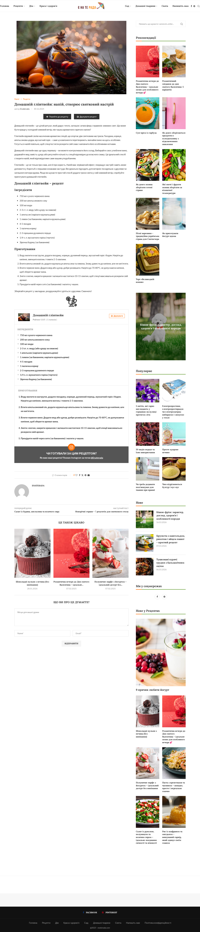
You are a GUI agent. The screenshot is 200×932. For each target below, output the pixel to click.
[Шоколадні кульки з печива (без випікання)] (32, 553)
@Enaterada (97, 457)
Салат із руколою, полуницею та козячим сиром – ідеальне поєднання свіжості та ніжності (146, 837)
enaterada (24, 109)
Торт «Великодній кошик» (145, 281)
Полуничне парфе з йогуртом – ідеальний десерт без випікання (147, 785)
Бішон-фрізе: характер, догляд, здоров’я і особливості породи (161, 326)
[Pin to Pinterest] (85, 475)
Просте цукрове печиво (170, 451)
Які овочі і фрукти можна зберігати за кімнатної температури (172, 188)
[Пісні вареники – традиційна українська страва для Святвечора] (147, 214)
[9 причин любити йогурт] (161, 652)
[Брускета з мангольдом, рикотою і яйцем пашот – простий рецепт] (144, 543)
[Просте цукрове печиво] (174, 434)
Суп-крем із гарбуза (146, 132)
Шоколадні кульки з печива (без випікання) (146, 734)
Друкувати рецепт (88, 116)
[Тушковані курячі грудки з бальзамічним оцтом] (144, 566)
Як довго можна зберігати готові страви (144, 187)
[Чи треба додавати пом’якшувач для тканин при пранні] (147, 469)
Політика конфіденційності (158, 922)
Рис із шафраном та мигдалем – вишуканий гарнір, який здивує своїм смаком (172, 837)
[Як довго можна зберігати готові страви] (147, 165)
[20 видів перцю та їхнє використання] (147, 434)
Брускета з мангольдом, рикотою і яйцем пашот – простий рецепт (170, 539)
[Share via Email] (89, 475)
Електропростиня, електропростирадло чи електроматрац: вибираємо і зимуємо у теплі (173, 412)
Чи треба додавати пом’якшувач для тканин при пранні (145, 487)
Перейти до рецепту (58, 116)
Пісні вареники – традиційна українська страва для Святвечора (147, 236)
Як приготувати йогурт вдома (170, 235)
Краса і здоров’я (48, 6)
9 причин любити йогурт (152, 689)
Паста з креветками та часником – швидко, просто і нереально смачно (173, 787)
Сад (127, 6)
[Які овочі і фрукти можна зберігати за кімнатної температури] (174, 165)
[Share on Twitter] (82, 475)
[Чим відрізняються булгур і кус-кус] (174, 469)
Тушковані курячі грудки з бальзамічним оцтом (170, 562)
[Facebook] (191, 6)
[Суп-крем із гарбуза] (147, 113)
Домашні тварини (145, 6)
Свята (165, 6)
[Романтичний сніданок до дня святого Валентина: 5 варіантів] (174, 61)
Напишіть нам (180, 6)
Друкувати (118, 316)
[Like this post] (76, 475)
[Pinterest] (194, 6)
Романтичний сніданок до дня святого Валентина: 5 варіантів (173, 85)
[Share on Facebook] (79, 475)
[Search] (198, 6)
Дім (31, 6)
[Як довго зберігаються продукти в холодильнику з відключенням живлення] (174, 113)
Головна (4, 6)
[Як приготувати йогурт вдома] (174, 214)
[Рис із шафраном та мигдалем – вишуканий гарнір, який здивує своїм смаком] (174, 812)
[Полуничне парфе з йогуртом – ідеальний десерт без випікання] (110, 553)
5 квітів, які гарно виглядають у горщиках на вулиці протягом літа (146, 410)
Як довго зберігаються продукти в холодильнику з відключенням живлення (173, 138)
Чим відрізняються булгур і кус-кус (172, 486)
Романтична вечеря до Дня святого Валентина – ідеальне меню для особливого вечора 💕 (147, 87)
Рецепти (18, 6)
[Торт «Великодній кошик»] (147, 260)
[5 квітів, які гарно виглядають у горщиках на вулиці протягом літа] (147, 390)
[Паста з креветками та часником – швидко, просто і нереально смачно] (174, 763)
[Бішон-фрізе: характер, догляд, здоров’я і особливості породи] (144, 519)
